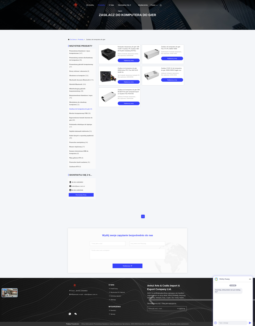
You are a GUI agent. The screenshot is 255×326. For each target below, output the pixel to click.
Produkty (101, 5)
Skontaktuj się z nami (124, 6)
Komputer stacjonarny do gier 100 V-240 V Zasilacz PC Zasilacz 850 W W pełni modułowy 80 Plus (128, 48)
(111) (78, 75)
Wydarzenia (143, 5)
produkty (80, 39)
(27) (81, 66)
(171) (81, 80)
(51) (80, 131)
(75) (80, 97)
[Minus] (250, 279)
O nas (111, 5)
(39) (81, 137)
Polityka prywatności (72, 324)
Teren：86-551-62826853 (79, 291)
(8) (79, 71)
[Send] (250, 323)
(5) (80, 109)
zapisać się (182, 308)
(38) (77, 90)
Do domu (90, 5)
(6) (76, 158)
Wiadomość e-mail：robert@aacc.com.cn (84, 294)
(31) (79, 162)
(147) (79, 52)
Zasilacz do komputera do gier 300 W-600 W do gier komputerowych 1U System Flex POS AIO (129, 91)
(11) (77, 103)
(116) (77, 84)
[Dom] (76, 5)
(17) (80, 126)
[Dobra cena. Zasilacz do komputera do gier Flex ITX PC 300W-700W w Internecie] (151, 54)
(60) (80, 119)
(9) (75, 166)
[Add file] (215, 323)
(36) (81, 59)
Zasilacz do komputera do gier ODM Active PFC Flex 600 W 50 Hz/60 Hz (128, 70)
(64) (78, 142)
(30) (80, 113)
